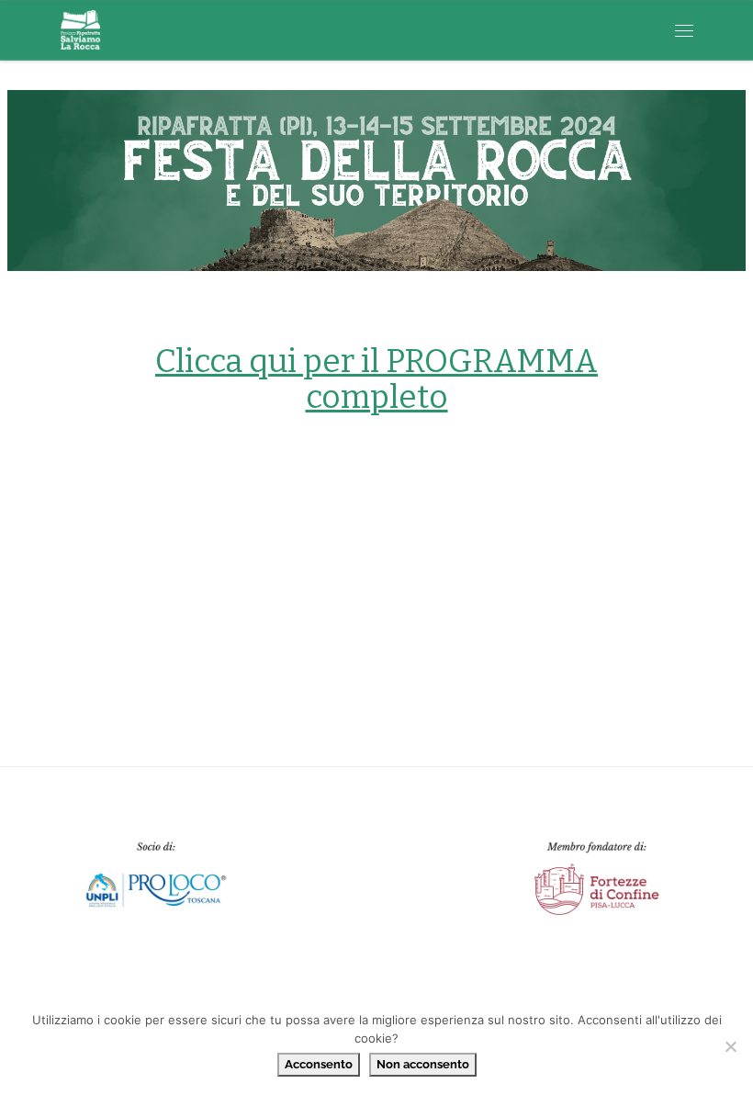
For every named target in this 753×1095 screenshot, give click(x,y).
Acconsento (319, 1064)
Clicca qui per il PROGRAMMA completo (376, 379)
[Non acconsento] (730, 1046)
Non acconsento (422, 1064)
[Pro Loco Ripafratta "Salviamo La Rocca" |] (80, 28)
